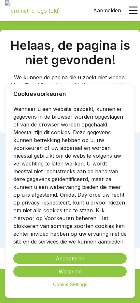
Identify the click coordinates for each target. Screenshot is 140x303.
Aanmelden (107, 10)
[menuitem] (32, 10)
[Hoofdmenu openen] (133, 10)
